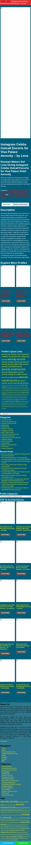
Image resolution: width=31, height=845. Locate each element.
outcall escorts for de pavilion (13, 399)
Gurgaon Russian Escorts (9, 753)
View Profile (6, 301)
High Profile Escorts (7, 432)
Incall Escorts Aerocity (8, 436)
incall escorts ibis (24, 394)
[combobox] (15, 496)
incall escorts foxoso (16, 392)
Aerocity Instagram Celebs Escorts (18, 190)
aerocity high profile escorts (18, 364)
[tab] (7, 204)
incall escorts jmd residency (7, 396)
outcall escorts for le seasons (12, 404)
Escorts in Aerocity (7, 428)
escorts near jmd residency (7, 388)
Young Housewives (7, 448)
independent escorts (8, 832)
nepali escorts (8, 836)
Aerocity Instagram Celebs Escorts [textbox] (15, 496)
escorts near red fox (14, 390)
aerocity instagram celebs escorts (19, 194)
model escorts (11, 834)
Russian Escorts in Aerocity (15, 838)
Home (3, 1)
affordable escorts (4, 812)
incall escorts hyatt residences (14, 394)
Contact (4, 759)
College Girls (5, 427)
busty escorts (8, 814)
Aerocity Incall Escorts (23, 808)
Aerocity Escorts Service (8, 421)
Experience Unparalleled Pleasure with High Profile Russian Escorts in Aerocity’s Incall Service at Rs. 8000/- (15, 484)
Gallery (4, 755)
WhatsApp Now (23, 843)
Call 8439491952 (7, 843)
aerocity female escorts (10, 362)
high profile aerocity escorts (14, 822)
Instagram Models (6, 439)
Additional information (20, 204)
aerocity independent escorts (13, 372)
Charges (4, 757)
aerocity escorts (16, 359)
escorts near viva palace (23, 390)
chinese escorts (14, 814)
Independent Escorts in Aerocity (11, 437)
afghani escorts (11, 812)
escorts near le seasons (18, 388)
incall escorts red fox (17, 397)
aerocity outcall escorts (8, 196)
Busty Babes (5, 425)
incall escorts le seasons (19, 396)
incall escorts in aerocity (17, 830)
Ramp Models (5, 443)
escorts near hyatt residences (14, 387)
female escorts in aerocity (20, 820)
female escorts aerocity (7, 820)
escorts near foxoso (16, 385)
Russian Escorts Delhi (8, 752)
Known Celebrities (7, 441)
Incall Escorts (25, 828)
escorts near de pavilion (7, 385)
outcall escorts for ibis (13, 403)
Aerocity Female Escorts (8, 423)
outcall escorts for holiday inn (13, 401)
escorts (19, 814)
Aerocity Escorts (6, 420)
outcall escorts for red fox (15, 406)
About (3, 750)
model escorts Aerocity (19, 834)
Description (7, 204)
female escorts (26, 818)
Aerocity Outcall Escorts (8, 192)
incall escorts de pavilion (7, 392)
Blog (3, 761)
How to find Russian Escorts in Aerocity (12, 828)
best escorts (17, 812)
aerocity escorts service (10, 804)
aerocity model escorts (10, 377)
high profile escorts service (9, 826)
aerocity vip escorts (21, 383)
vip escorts (14, 840)
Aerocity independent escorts (11, 810)
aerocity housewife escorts (12, 366)
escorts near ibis (24, 387)
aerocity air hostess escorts (12, 354)
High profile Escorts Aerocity (10, 434)
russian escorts (16, 836)
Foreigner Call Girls (7, 430)
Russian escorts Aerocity (8, 445)
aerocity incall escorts (14, 369)
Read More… (4, 741)
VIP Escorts (5, 446)
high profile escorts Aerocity (12, 824)
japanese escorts (4, 834)
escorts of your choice (16, 818)
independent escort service (21, 832)
